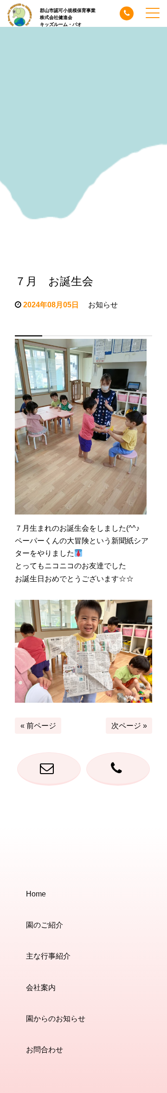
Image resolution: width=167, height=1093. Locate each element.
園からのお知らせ (55, 1019)
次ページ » (129, 726)
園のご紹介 (44, 925)
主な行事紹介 (48, 956)
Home (36, 894)
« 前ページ (38, 726)
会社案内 (41, 987)
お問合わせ (44, 1050)
